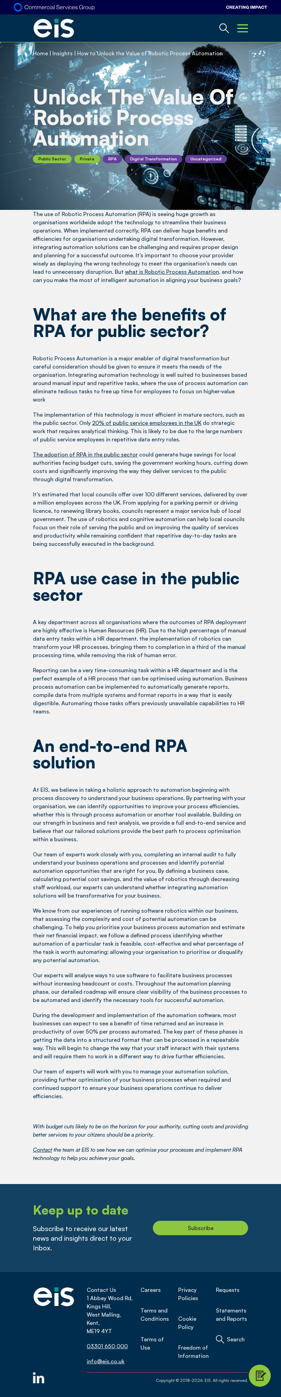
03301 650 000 (107, 1346)
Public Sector (52, 158)
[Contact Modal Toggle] (260, 1376)
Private (87, 158)
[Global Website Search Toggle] (224, 28)
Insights (62, 53)
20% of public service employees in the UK (146, 422)
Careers (150, 1289)
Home (40, 53)
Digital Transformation (153, 158)
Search (236, 1339)
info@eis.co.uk (105, 1361)
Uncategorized (206, 158)
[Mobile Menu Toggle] (242, 28)
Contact (42, 1149)
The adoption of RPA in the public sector (85, 454)
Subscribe (200, 1228)
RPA (112, 158)
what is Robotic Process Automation (172, 271)
